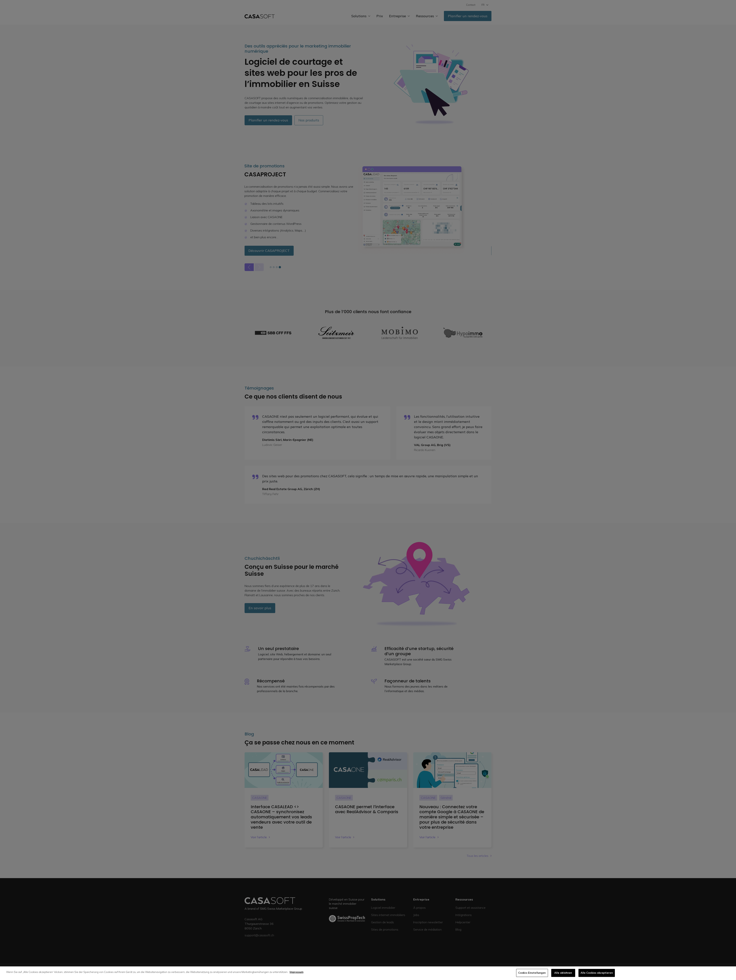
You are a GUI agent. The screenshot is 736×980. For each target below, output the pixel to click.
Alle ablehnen (563, 972)
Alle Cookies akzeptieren (597, 972)
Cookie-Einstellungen (532, 972)
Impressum (296, 971)
